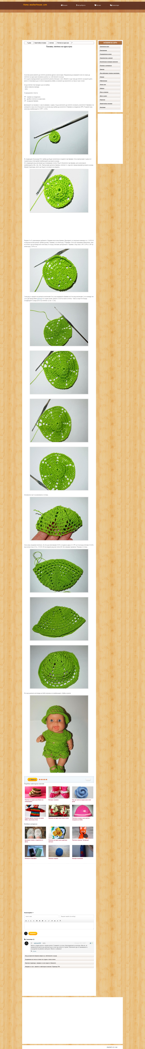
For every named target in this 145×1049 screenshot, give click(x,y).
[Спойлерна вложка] (60, 921)
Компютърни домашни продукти (109, 62)
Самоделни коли (104, 46)
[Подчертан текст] (31, 921)
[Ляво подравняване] (36, 921)
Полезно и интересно (106, 65)
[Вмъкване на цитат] (54, 921)
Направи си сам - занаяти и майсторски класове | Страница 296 (42, 966)
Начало (65, 5)
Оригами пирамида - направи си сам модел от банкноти (40, 963)
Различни (102, 99)
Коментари (115, 5)
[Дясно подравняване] (42, 921)
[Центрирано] (39, 921)
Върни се (33, 779)
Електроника (103, 50)
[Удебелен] (26, 921)
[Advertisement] (72, 25)
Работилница (103, 81)
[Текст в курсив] (28, 921)
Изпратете (33, 933)
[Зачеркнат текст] (33, 921)
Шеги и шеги (103, 96)
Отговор (34, 951)
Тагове (98, 5)
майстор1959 (37, 943)
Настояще (102, 107)
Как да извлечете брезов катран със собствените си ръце (41, 956)
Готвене (102, 77)
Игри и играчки (104, 92)
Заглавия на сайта (110, 43)
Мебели (102, 88)
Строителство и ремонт (106, 58)
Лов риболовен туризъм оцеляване (109, 73)
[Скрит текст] (52, 921)
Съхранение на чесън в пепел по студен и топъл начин (40, 959)
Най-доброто (81, 5)
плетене (39, 298)
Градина (102, 69)
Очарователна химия (106, 54)
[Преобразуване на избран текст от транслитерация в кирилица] (57, 921)
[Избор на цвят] (48, 921)
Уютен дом (103, 84)
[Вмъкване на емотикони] (45, 921)
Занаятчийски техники (106, 103)
